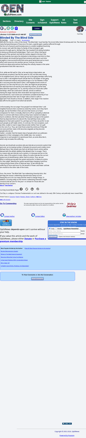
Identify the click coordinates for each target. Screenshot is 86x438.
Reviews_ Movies (25, 196)
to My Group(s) (5, 199)
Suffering (33, 196)
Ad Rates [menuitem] (63, 21)
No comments (26, 40)
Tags (39, 196)
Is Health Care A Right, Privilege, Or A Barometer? (15, 266)
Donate (28, 238)
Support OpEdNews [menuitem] (53, 21)
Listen (37, 28)
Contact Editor (40, 216)
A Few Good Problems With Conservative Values (14, 260)
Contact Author (9, 216)
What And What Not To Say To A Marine (12, 257)
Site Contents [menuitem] (30, 21)
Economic (12, 196)
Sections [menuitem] (7, 21)
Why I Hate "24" (5, 263)
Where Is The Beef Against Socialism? (11, 254)
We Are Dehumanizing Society (9, 251)
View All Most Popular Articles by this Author (37, 248)
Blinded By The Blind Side (16, 37)
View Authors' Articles (73, 216)
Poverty (18, 196)
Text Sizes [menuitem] (75, 21)
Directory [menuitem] (18, 21)
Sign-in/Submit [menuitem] (42, 21)
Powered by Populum (67, 436)
